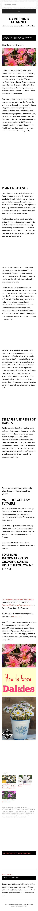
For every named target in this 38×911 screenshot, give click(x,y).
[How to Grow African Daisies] (25, 779)
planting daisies (8, 817)
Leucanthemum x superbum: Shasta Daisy (18, 599)
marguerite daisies (9, 815)
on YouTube (16, 616)
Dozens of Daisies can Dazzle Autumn (16, 605)
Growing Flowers (20, 807)
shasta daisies (20, 817)
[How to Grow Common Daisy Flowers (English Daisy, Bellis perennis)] (9, 779)
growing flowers (27, 813)
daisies (17, 809)
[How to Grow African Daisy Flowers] (9, 795)
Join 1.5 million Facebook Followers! (17, 853)
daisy (23, 809)
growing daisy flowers (11, 813)
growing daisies (28, 811)
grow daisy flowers (13, 811)
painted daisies (23, 815)
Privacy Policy (7, 874)
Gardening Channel (19, 20)
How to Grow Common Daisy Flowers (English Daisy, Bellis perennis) (9, 786)
